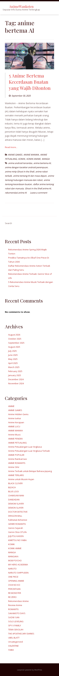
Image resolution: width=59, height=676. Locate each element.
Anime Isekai (14, 418)
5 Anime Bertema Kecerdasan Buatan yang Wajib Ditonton (30, 82)
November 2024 (16, 383)
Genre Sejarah (15, 528)
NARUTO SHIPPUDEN (18, 572)
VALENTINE (13, 645)
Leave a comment (38, 192)
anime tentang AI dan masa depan (30, 175)
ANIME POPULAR (16, 454)
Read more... (11, 147)
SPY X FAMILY (14, 625)
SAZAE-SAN (13, 617)
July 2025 (12, 350)
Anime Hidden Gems (18, 414)
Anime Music (14, 434)
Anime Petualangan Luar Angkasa (25, 446)
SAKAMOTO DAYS (16, 613)
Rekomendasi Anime (18, 601)
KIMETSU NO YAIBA (17, 540)
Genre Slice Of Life (17, 532)
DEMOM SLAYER (16, 503)
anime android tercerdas (20, 163)
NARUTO (12, 568)
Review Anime (15, 605)
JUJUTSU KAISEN (16, 536)
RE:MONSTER (14, 593)
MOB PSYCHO (15, 560)
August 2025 (14, 346)
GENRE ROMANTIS (17, 523)
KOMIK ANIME (33, 158)
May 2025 (13, 359)
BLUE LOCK (13, 491)
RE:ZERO (12, 597)
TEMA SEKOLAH (15, 629)
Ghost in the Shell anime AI (38, 188)
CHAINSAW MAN (16, 495)
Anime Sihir (13, 467)
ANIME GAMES (15, 154)
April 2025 (13, 363)
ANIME (11, 406)
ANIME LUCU (14, 426)
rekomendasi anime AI (16, 192)
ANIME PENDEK (15, 438)
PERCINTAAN (14, 588)
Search (8, 223)
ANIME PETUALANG (17, 442)
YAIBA (11, 649)
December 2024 (16, 379)
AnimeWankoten (21, 6)
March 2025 (14, 367)
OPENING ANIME (16, 580)
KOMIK (21, 158)
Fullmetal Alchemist (17, 519)
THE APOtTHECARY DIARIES (21, 633)
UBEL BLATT (14, 637)
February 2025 (15, 371)
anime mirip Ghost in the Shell (19, 171)
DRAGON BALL (15, 515)
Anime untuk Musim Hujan (21, 479)
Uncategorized (15, 641)
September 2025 (16, 342)
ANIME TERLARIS (16, 475)
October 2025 (14, 338)
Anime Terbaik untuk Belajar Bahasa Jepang (30, 471)
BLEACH (12, 487)
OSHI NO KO (14, 584)
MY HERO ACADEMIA (18, 564)
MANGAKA (13, 556)
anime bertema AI (42, 163)
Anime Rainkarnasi (17, 458)
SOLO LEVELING (15, 621)
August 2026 (14, 334)
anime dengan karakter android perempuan (26, 167)
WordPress (38, 670)
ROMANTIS (13, 609)
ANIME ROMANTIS (16, 463)
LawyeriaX (21, 670)
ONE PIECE (13, 576)
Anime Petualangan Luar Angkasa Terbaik (29, 450)
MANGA (45, 158)
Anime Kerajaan (16, 422)
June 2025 (13, 355)
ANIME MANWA (31, 154)
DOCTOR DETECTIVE (18, 511)
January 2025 (14, 375)
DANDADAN (14, 499)
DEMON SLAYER (15, 507)
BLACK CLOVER (15, 483)
